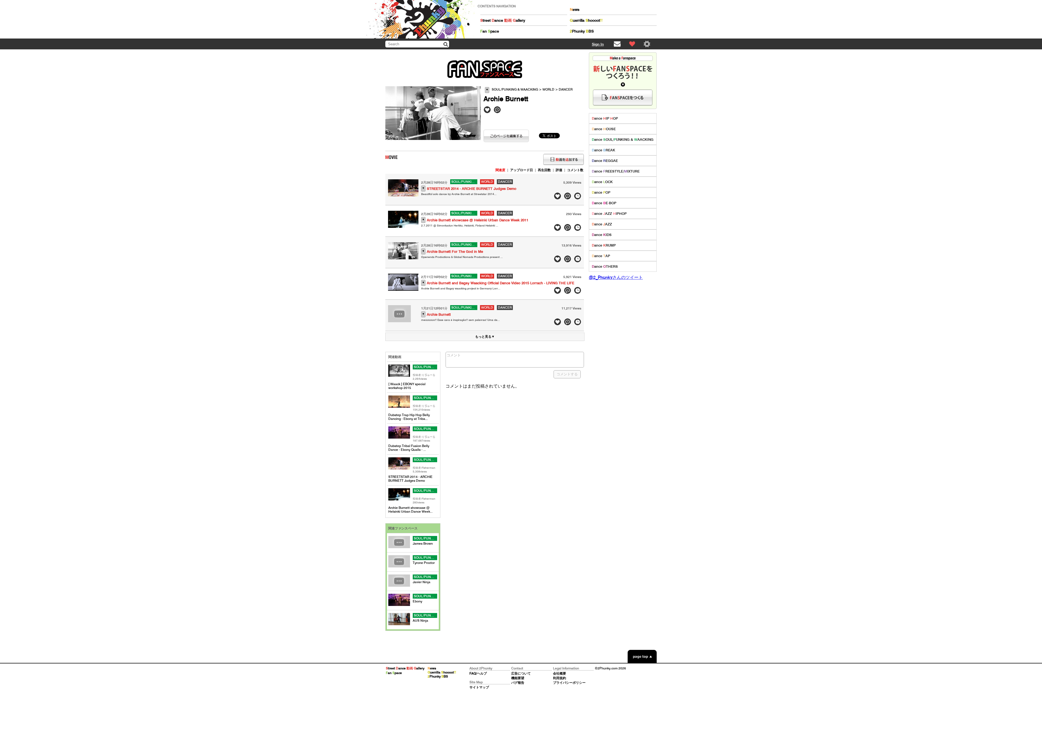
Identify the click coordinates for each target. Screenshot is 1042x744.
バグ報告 (517, 683)
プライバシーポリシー (569, 683)
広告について (521, 673)
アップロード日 (521, 170)
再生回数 (544, 170)
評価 (559, 170)
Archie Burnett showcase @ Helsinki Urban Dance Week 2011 (477, 220)
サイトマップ (479, 687)
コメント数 (575, 170)
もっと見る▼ (485, 336)
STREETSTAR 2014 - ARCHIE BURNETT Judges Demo (471, 188)
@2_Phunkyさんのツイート (616, 277)
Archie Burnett (439, 314)
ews (574, 9)
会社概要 (559, 673)
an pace (489, 31)
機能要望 (517, 678)
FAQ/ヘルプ (478, 673)
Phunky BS (582, 31)
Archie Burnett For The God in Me (455, 251)
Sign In (598, 44)
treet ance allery (502, 20)
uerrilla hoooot (586, 20)
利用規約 (559, 678)
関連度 (500, 170)
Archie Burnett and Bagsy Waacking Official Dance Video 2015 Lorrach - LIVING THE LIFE (500, 283)
